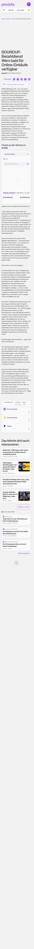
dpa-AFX (4, 73)
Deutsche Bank (12, 409)
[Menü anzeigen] (4, 10)
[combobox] (16, 164)
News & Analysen (6, 19)
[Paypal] (5, 426)
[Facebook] (18, 79)
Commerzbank (12, 418)
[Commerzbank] (5, 417)
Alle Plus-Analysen (23, 553)
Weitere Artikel (23, 507)
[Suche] (29, 10)
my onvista (20, 10)
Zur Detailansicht (8, 197)
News (13, 19)
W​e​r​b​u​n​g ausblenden (23, 33)
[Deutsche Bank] (5, 409)
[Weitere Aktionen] (29, 412)
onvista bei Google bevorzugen (15, 84)
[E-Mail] (29, 79)
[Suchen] (28, 164)
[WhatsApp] (21, 79)
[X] (25, 79)
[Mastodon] (14, 79)
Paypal (9, 426)
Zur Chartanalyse (25, 197)
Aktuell (10, 10)
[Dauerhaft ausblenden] (29, 84)
